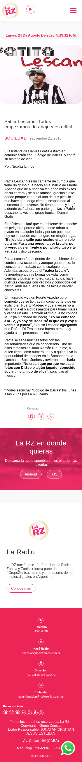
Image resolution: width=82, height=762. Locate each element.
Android (31, 474)
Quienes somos (41, 756)
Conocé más (21, 588)
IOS (54, 474)
